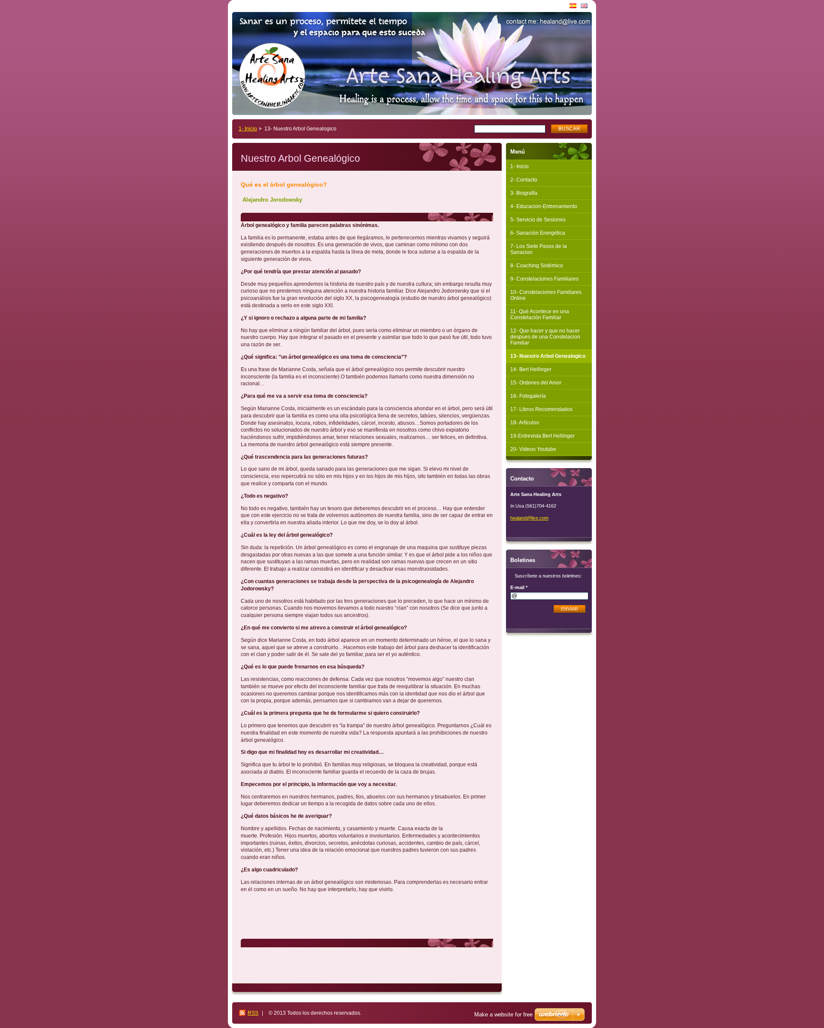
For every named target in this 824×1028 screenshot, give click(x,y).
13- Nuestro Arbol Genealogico (547, 356)
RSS (253, 1013)
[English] (584, 5)
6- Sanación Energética (537, 233)
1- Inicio (248, 129)
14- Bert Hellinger (530, 369)
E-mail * (518, 587)
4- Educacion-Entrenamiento (543, 206)
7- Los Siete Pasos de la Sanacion (538, 249)
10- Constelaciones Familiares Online (546, 295)
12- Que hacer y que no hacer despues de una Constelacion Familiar (545, 337)
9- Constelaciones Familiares (544, 279)
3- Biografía (523, 193)
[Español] (573, 5)
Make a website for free (503, 1014)
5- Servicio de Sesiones (538, 220)
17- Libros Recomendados (541, 409)
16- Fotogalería (528, 396)
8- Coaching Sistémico (536, 266)
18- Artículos (524, 423)
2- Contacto (523, 180)
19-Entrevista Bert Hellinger (542, 436)
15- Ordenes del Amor (535, 383)
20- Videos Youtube (533, 449)
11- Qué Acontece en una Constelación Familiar (539, 314)
